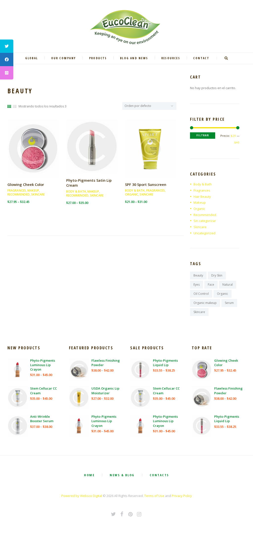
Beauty (198, 275)
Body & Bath (76, 191)
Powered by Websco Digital (81, 496)
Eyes (196, 284)
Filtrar (202, 135)
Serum (229, 303)
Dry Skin (216, 275)
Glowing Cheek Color (25, 184)
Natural (227, 284)
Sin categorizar (204, 220)
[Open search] (227, 58)
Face (211, 284)
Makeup (33, 190)
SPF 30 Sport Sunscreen (145, 184)
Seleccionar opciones (33, 152)
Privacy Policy (182, 496)
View (33, 142)
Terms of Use (154, 496)
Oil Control (201, 294)
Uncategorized (204, 233)
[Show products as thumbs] (9, 106)
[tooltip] (6, 46)
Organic (131, 194)
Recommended (18, 194)
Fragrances (16, 190)
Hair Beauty (202, 196)
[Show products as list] (15, 106)
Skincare (38, 194)
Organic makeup (205, 303)
